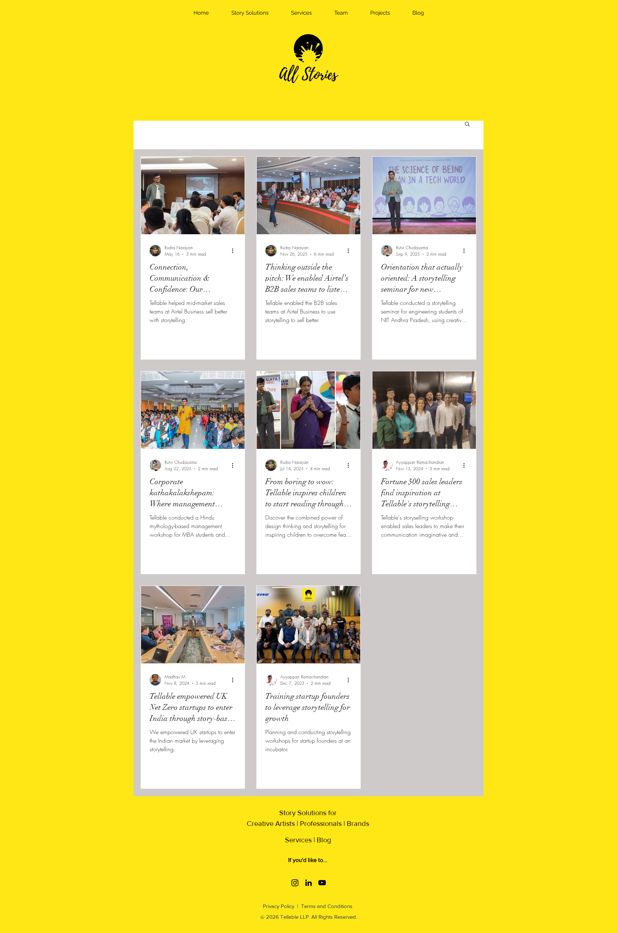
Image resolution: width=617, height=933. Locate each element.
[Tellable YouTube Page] (322, 882)
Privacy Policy (279, 906)
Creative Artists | (272, 823)
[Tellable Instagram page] (295, 882)
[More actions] (235, 250)
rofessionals (323, 823)
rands (360, 823)
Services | (301, 840)
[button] (250, 13)
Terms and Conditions (326, 906)
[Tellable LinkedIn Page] (308, 882)
